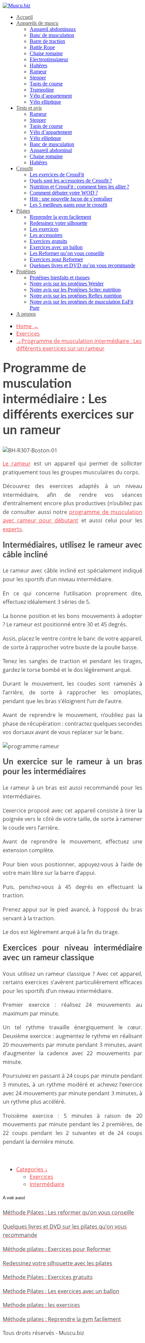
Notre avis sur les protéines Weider (67, 283)
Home (27, 326)
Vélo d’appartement (51, 96)
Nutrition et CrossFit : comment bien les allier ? (79, 187)
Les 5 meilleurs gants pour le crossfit (68, 205)
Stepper (38, 77)
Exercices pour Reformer (56, 259)
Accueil (24, 17)
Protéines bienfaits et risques (60, 277)
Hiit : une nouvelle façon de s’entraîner (71, 199)
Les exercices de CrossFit (57, 174)
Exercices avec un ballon (56, 247)
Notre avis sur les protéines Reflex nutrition (76, 296)
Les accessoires (46, 235)
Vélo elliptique (45, 102)
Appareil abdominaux (53, 29)
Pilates (23, 211)
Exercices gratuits (48, 241)
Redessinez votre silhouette (58, 223)
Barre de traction (47, 41)
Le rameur (17, 463)
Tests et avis (29, 108)
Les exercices (44, 229)
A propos (26, 314)
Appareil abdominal (51, 150)
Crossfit (24, 168)
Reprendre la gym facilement (60, 217)
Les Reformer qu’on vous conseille (67, 253)
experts (12, 529)
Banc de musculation (52, 35)
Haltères (38, 65)
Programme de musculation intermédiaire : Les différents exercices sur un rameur (79, 344)
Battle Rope (42, 47)
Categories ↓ (32, 1169)
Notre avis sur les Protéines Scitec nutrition (75, 289)
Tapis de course (46, 84)
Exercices (28, 333)
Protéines (26, 271)
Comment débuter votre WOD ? (64, 193)
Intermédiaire (47, 1184)
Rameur (38, 71)
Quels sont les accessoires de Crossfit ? (71, 180)
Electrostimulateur (49, 59)
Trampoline (42, 90)
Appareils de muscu (37, 23)
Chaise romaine (46, 53)
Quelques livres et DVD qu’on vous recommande (82, 265)
